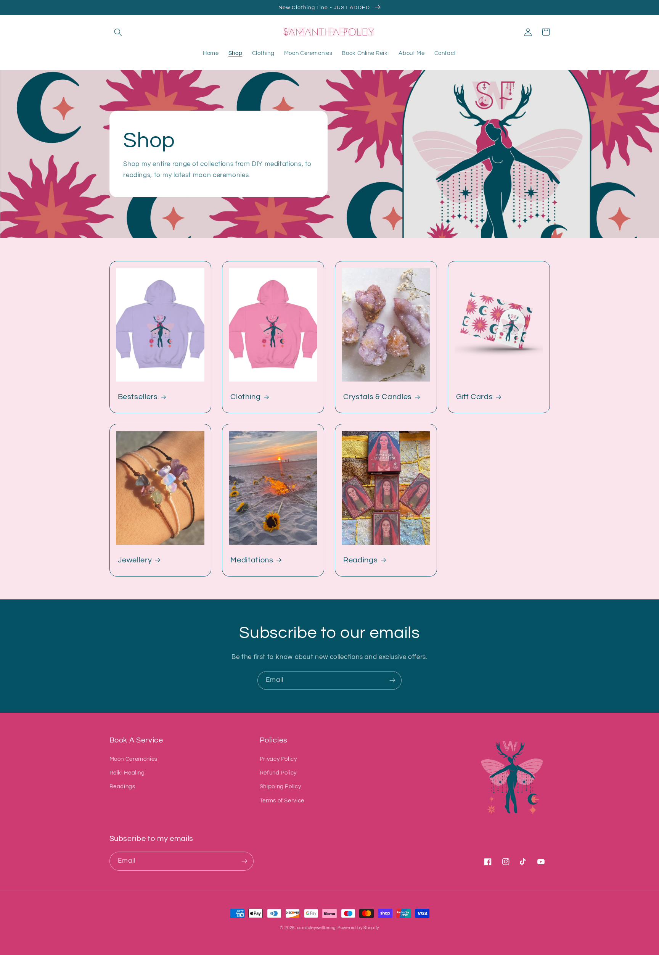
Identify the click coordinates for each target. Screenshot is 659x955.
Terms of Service (282, 801)
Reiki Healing (127, 773)
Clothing (245, 397)
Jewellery (135, 560)
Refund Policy (278, 773)
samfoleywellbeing (316, 928)
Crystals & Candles (377, 397)
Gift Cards (474, 397)
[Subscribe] (392, 680)
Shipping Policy (280, 786)
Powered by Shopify (358, 928)
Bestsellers (138, 397)
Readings (360, 560)
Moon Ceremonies (133, 759)
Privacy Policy (278, 759)
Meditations (251, 560)
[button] (118, 32)
